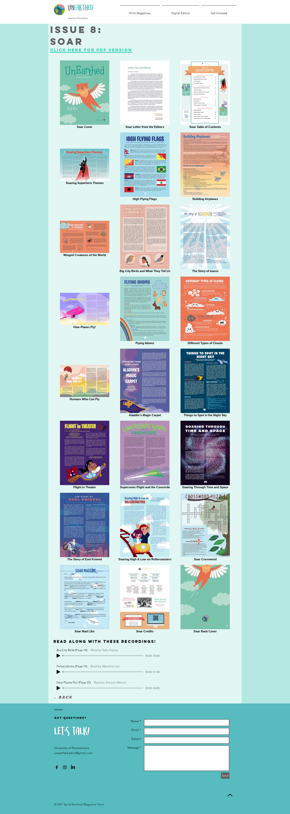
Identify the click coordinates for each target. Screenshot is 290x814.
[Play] (58, 656)
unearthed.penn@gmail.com (73, 753)
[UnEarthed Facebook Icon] (56, 767)
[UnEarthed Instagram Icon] (64, 767)
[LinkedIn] (72, 767)
